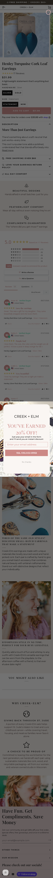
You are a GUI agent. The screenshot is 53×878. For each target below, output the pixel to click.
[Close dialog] (48, 12)
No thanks (26, 462)
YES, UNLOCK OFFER (26, 452)
